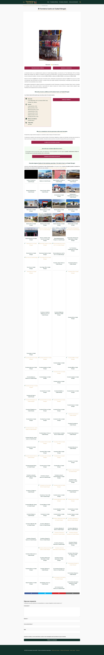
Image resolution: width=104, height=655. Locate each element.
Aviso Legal (72, 650)
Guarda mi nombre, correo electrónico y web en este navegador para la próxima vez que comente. (45, 636)
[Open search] (80, 2)
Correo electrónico (28, 624)
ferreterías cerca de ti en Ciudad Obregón (57, 168)
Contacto (78, 650)
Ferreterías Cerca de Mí (27, 5)
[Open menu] (24, 2)
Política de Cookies (55, 650)
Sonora (33, 5)
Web (25, 629)
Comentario (27, 605)
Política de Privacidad (64, 650)
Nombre (26, 618)
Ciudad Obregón (38, 5)
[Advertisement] (52, 21)
